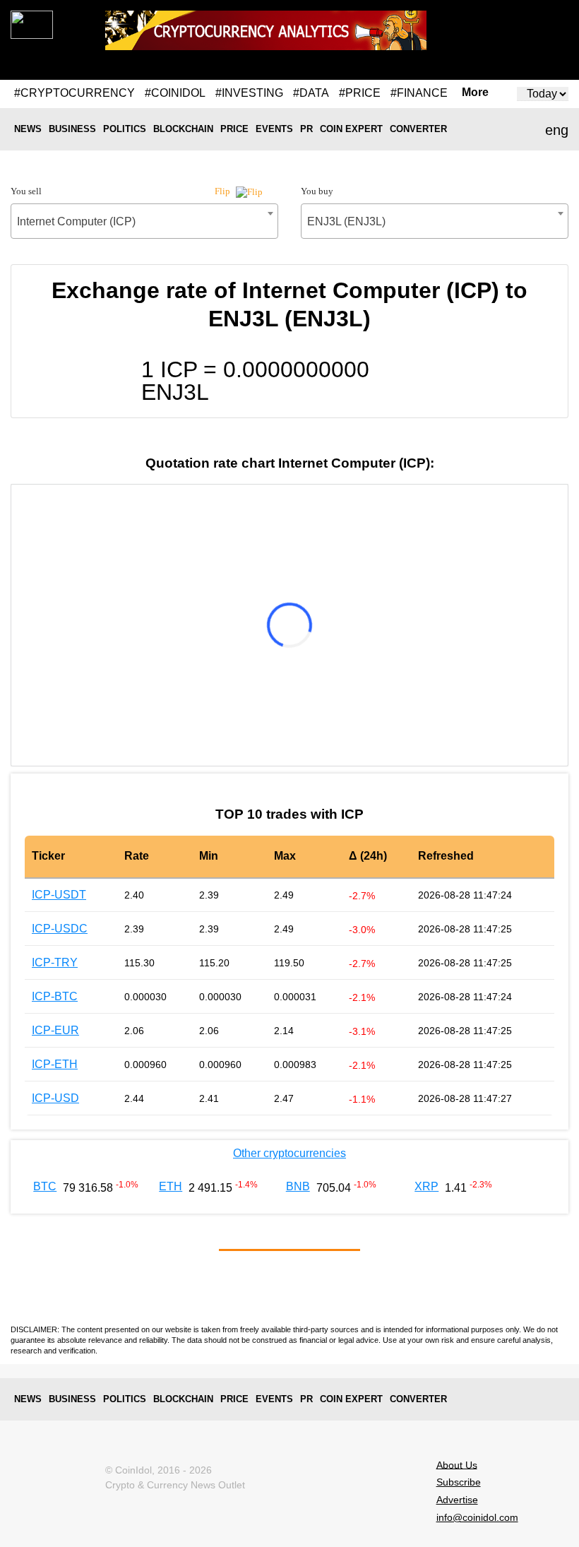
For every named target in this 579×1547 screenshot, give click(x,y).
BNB (298, 1186)
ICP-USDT (59, 895)
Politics (124, 129)
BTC (44, 1186)
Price (234, 129)
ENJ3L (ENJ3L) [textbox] (346, 221)
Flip (223, 191)
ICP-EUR (55, 1030)
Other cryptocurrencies (289, 1153)
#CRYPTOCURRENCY (74, 93)
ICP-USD (55, 1098)
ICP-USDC (60, 929)
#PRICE (360, 93)
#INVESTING (249, 93)
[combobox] (144, 221)
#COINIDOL (175, 93)
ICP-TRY (55, 962)
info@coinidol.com (477, 1517)
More (475, 92)
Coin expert (351, 129)
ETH (170, 1186)
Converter (418, 129)
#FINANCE (419, 93)
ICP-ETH (55, 1064)
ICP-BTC (55, 996)
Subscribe (458, 1482)
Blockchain (183, 129)
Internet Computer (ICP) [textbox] (76, 221)
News (28, 129)
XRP (426, 1186)
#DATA (311, 93)
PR (306, 129)
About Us (456, 1464)
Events (274, 129)
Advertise (457, 1499)
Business (72, 129)
